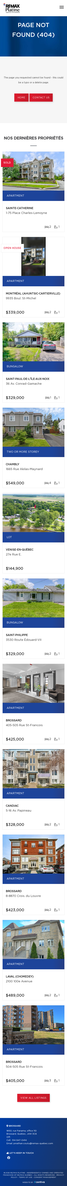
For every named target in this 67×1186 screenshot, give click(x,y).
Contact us (41, 98)
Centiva (39, 1182)
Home (21, 98)
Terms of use (25, 1177)
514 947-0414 (19, 1140)
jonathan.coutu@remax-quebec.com (33, 1144)
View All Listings (33, 1098)
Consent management (45, 1177)
